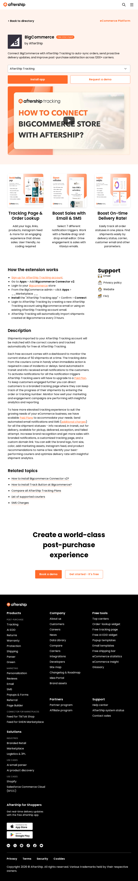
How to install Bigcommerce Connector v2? (40, 478)
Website (108, 289)
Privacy (12, 859)
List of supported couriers (28, 497)
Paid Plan (80, 378)
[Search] (124, 4)
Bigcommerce (38, 286)
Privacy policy (112, 283)
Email (106, 276)
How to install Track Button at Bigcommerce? (41, 485)
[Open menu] (132, 5)
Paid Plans (26, 418)
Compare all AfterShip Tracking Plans (36, 491)
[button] (69, 120)
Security (42, 859)
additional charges (73, 422)
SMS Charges (20, 503)
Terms (27, 859)
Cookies (59, 859)
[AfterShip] (15, 5)
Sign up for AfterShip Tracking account (37, 277)
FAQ (106, 296)
